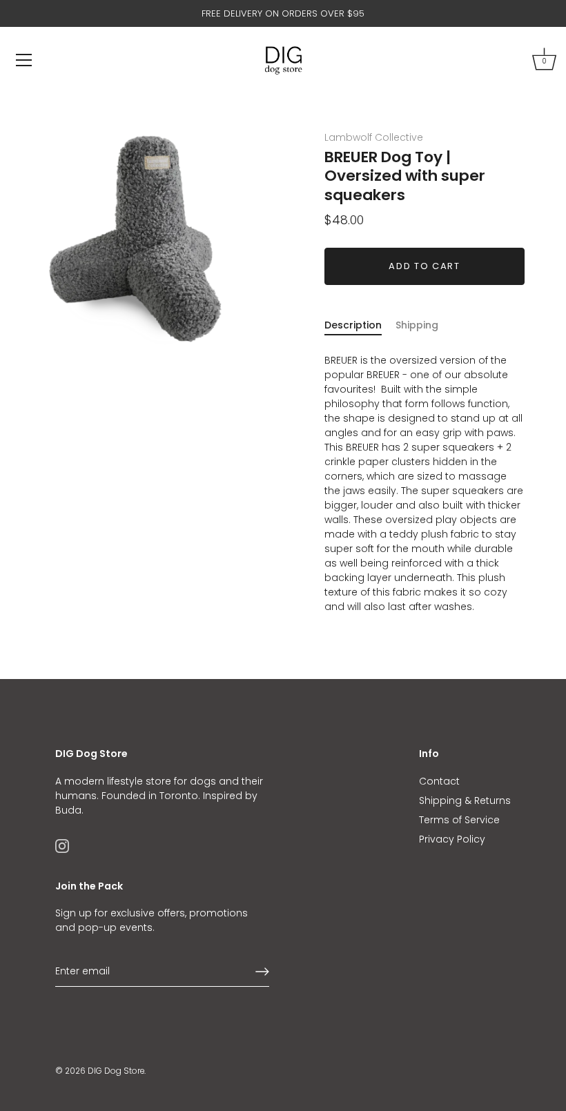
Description (353, 325)
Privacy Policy (452, 839)
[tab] (360, 325)
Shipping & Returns (465, 800)
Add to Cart (424, 266)
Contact (439, 781)
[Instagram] (62, 845)
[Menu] (24, 60)
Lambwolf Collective (373, 137)
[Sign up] (262, 972)
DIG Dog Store (116, 1070)
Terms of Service (459, 820)
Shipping (417, 325)
